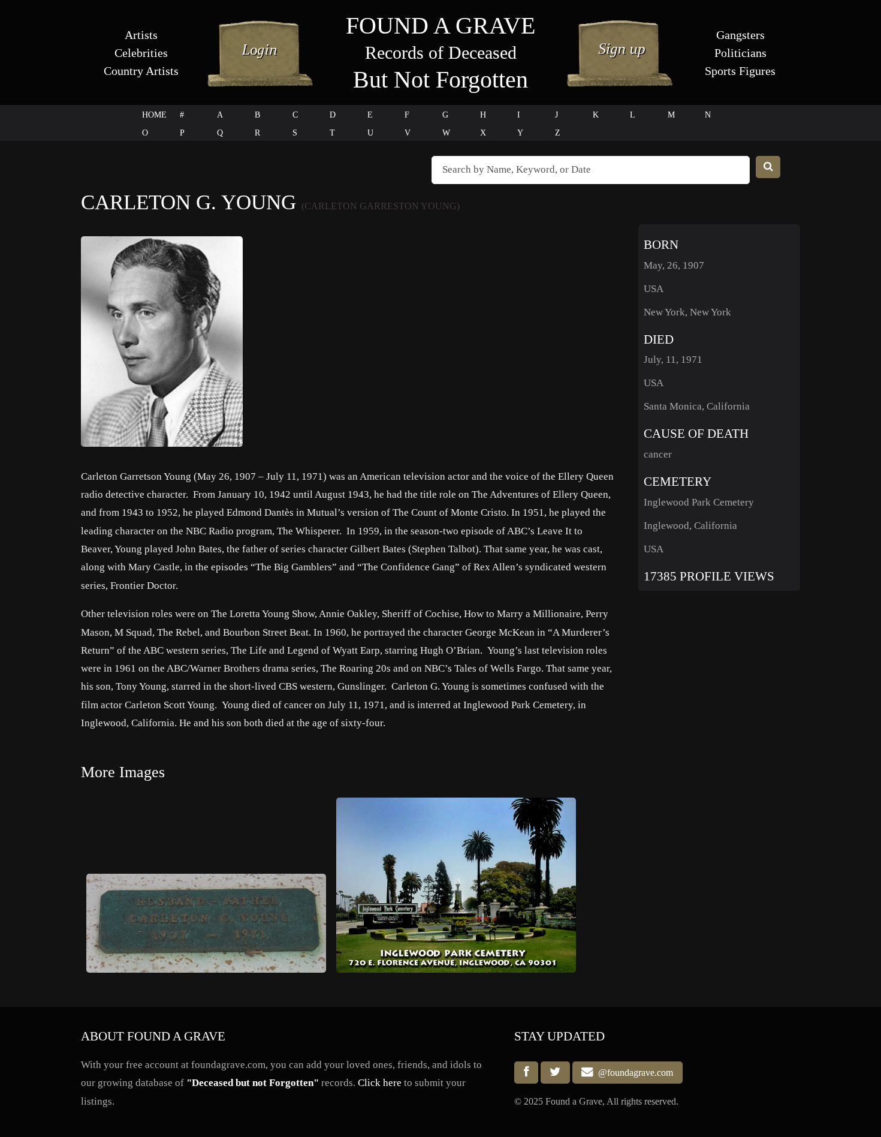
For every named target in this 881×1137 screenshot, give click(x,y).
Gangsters (740, 34)
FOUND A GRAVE (440, 25)
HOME (154, 114)
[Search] (768, 167)
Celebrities (141, 52)
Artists (141, 34)
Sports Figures (740, 70)
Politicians (740, 52)
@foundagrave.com (633, 1072)
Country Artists (141, 70)
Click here (380, 1082)
